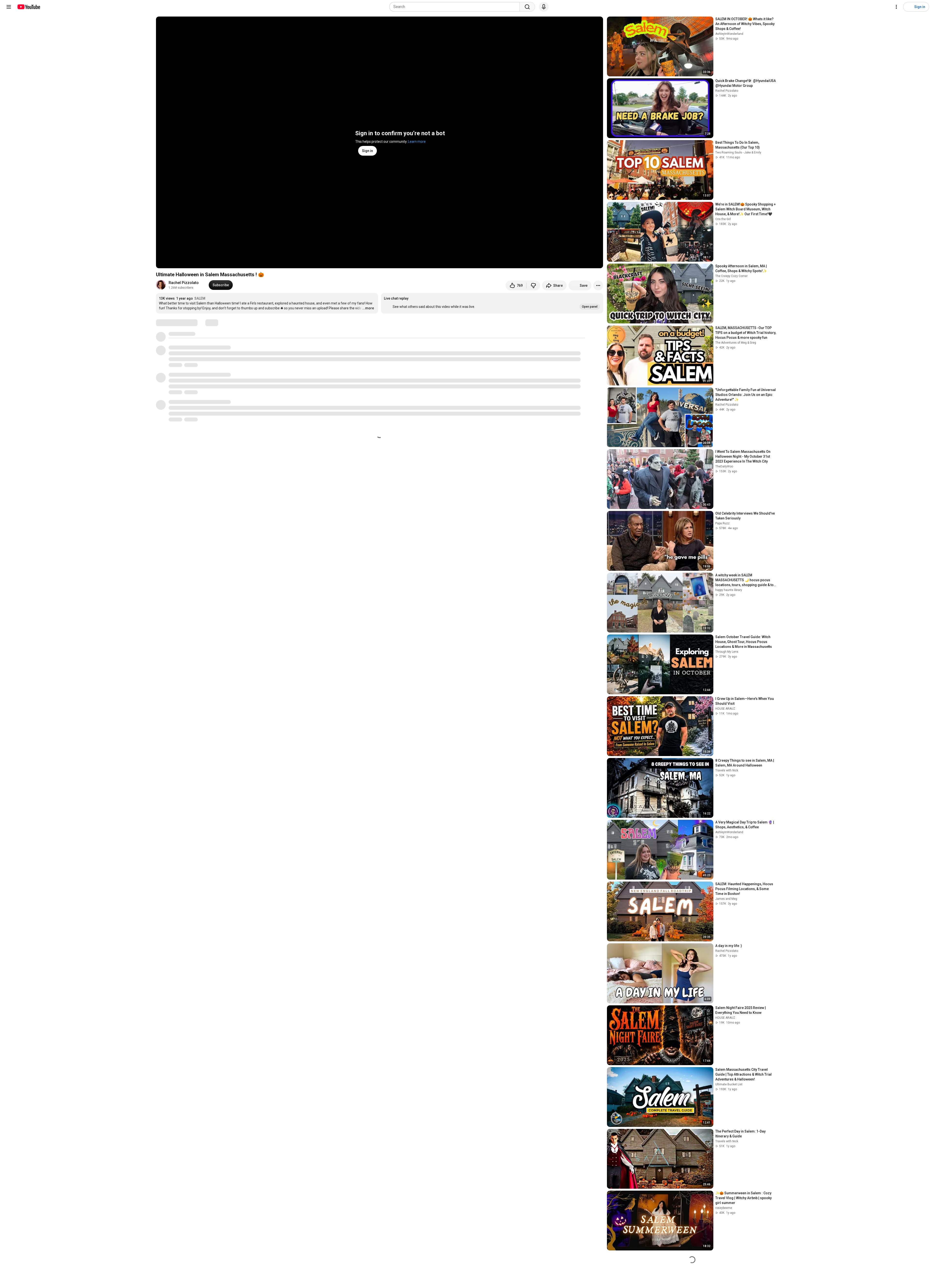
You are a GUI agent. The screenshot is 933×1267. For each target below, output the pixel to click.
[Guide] (9, 7)
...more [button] (368, 308)
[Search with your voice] (544, 7)
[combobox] (455, 7)
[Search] (527, 7)
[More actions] (598, 285)
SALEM (199, 298)
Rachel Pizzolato (184, 282)
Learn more (417, 141)
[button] (492, 303)
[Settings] (896, 7)
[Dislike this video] (533, 285)
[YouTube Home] (28, 7)
